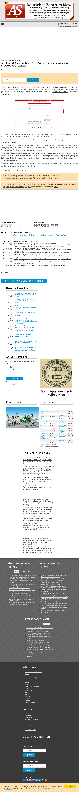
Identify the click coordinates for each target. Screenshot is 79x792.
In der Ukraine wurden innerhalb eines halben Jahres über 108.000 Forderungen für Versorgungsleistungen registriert (40, 262)
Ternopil (42, 416)
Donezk (61, 438)
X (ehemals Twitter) (17, 187)
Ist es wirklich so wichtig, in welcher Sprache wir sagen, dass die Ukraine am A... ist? (39, 646)
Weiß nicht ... (14, 373)
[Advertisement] (39, 41)
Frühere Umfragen (11, 384)
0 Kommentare (15, 69)
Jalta (60, 442)
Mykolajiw (32, 235)
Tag (29, 571)
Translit (27, 682)
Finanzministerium (20, 235)
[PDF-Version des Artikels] (52, 225)
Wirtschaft (28, 715)
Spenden (27, 698)
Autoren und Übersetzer (32, 686)
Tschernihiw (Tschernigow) (62, 423)
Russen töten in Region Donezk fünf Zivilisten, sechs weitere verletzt (52, 583)
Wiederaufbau (61, 235)
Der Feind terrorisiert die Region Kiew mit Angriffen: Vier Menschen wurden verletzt (25, 301)
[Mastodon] (33, 780)
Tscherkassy (43, 425)
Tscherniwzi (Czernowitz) (62, 416)
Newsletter (28, 696)
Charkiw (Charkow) (61, 433)
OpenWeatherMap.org (51, 444)
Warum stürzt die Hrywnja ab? (18, 593)
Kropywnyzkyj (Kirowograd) (62, 426)
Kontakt (27, 674)
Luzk (41, 418)
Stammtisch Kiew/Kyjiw (31, 678)
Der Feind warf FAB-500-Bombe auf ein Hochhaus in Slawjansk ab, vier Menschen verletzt (54, 607)
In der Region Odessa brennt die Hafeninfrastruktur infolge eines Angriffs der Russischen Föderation (41, 256)
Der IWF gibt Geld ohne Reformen (19, 588)
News (30, 780)
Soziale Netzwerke (30, 730)
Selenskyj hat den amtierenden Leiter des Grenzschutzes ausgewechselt (53, 576)
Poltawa (42, 428)
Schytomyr (43, 423)
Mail (56, 225)
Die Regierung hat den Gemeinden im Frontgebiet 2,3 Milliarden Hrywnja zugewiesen (40, 265)
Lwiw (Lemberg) (44, 411)
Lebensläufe (28, 724)
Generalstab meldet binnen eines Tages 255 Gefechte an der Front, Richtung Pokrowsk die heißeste (54, 598)
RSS (29, 187)
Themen (27, 700)
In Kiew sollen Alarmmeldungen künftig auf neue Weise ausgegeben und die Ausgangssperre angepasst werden (26, 342)
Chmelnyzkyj (43, 421)
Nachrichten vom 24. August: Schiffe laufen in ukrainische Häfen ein (34, 248)
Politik (26, 713)
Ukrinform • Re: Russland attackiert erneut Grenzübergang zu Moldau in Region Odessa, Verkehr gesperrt (38, 518)
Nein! (12, 370)
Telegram (6, 187)
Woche (23, 571)
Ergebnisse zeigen (11, 382)
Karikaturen (28, 690)
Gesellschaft (28, 717)
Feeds (26, 688)
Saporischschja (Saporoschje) (62, 435)
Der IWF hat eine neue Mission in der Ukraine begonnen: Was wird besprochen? (25, 314)
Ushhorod (61, 409)
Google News (62, 184)
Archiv (26, 684)
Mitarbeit (27, 694)
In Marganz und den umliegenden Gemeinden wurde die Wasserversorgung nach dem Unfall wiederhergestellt (42, 259)
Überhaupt (46, 624)
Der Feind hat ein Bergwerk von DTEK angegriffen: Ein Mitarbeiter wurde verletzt (25, 294)
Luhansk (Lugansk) (42, 440)
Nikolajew (42, 235)
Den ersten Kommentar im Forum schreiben (24, 281)
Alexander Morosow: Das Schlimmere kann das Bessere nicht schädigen (22, 603)
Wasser (51, 235)
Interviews (28, 721)
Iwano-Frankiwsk (61, 411)
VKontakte (44, 225)
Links (26, 692)
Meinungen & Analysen (32, 719)
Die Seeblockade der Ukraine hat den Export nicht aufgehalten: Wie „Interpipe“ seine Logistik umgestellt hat (42, 250)
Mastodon (72, 184)
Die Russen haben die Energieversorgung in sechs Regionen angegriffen (25, 307)
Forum (55, 178)
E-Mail (56, 187)
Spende (45, 176)
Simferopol (61, 440)
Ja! (11, 367)
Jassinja (61, 413)
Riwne (60, 418)
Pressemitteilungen (30, 726)
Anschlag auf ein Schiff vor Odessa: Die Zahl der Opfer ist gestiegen (35, 243)
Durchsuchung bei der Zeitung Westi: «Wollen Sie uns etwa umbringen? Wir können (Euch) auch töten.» (38, 633)
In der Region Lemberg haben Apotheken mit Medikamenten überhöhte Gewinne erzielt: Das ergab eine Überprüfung (23, 577)
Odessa (42, 430)
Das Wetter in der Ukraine (32, 680)
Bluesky (44, 184)
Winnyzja (61, 421)
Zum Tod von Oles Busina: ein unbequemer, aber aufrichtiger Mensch (39, 628)
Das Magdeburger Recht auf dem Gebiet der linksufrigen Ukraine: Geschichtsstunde (40, 643)
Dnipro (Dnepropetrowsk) (44, 438)
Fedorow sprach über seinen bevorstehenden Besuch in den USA (25, 335)
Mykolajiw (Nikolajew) (61, 431)
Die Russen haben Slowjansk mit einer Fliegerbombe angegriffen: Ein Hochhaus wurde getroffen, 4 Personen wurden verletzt (26, 321)
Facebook (52, 184)
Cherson (42, 433)
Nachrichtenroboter (30, 728)
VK (26, 187)
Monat (16, 571)
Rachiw (42, 413)
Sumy (60, 428)
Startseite (4, 60)
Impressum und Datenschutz (33, 672)
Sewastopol (43, 442)
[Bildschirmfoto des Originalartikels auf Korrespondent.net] (39, 113)
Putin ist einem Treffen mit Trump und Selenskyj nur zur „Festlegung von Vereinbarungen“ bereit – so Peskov (25, 349)
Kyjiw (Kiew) (43, 409)
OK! (70, 786)
